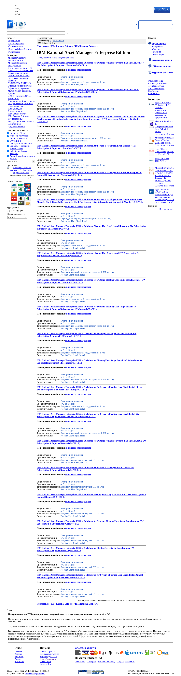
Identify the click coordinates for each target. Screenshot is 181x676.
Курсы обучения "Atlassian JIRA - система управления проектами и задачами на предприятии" (163, 110)
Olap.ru (120, 661)
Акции (18, 659)
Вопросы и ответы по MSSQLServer (20, 147)
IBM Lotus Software (17, 114)
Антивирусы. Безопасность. (21, 101)
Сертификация (15, 46)
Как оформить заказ (157, 83)
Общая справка (155, 81)
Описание (52, 57)
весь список (58, 40)
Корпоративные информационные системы (21, 120)
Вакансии (19, 661)
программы (157, 46)
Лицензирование (66, 57)
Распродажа (14, 52)
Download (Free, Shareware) (21, 49)
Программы (14, 40)
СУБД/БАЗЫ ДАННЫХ (19, 83)
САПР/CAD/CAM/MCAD (20, 70)
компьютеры (158, 54)
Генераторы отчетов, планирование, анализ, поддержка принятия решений (19, 77)
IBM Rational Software (18, 116)
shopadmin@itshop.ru (127, 10)
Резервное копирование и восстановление (20, 104)
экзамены (156, 52)
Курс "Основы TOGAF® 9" (162, 159)
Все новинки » (166, 209)
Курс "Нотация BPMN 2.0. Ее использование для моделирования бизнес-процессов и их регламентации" (164, 195)
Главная (18, 651)
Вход (171, 33)
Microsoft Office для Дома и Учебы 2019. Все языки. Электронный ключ (164, 141)
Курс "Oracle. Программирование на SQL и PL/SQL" (164, 151)
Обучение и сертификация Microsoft (21, 142)
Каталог (18, 654)
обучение (156, 49)
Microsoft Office (15, 60)
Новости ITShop (17, 133)
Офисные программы (18, 88)
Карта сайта (154, 93)
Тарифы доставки (156, 86)
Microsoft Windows (17, 58)
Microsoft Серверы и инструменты (17, 64)
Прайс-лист (153, 91)
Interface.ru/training (106, 661)
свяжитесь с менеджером (78, 70)
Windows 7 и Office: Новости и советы (19, 137)
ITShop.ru (91, 661)
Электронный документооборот (16, 125)
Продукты (42, 57)
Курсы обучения (16, 43)
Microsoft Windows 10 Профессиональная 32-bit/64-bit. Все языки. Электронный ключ (164, 127)
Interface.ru (80, 661)
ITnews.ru (129, 661)
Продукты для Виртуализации (15, 109)
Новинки (19, 656)
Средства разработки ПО (20, 68)
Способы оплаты (156, 88)
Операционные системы (20, 86)
